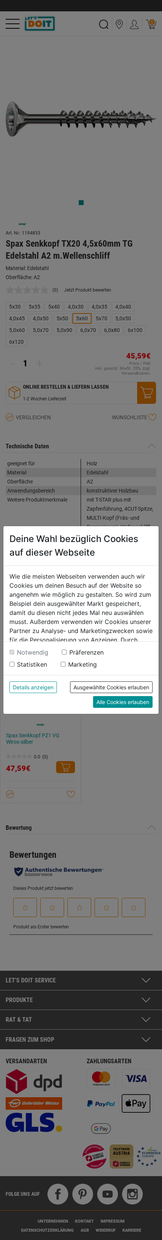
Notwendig (32, 652)
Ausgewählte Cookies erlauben (111, 687)
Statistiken (32, 664)
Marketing (82, 664)
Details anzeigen (33, 687)
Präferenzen (86, 652)
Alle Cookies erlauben (122, 702)
